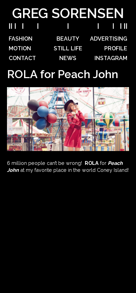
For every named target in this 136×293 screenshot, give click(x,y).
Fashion (20, 38)
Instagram (111, 58)
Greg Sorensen (68, 13)
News (67, 58)
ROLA (92, 163)
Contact (22, 58)
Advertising (108, 38)
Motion (20, 48)
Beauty (67, 38)
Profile (115, 48)
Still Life (68, 48)
